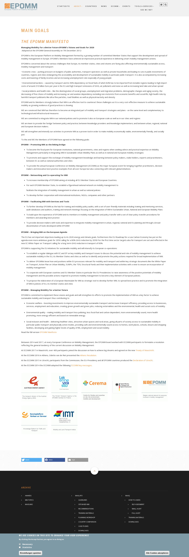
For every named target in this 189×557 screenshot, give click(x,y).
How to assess (134, 500)
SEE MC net (147, 10)
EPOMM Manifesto (48, 332)
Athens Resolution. (88, 355)
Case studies (83, 526)
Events (126, 6)
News (104, 6)
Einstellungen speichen (30, 553)
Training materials (86, 513)
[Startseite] (20, 6)
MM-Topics (29, 500)
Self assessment (138, 504)
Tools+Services (144, 6)
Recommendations (86, 509)
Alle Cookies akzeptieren (157, 553)
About (77, 6)
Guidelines (82, 500)
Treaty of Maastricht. (145, 350)
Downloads (83, 531)
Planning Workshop (86, 517)
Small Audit (136, 509)
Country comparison (87, 522)
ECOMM (115, 6)
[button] (31, 460)
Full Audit (136, 513)
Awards (28, 496)
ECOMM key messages (81, 365)
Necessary (27, 544)
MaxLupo (79, 496)
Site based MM (83, 504)
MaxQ (127, 496)
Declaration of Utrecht (143, 360)
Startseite (63, 6)
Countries (91, 6)
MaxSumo (29, 504)
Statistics (27, 547)
